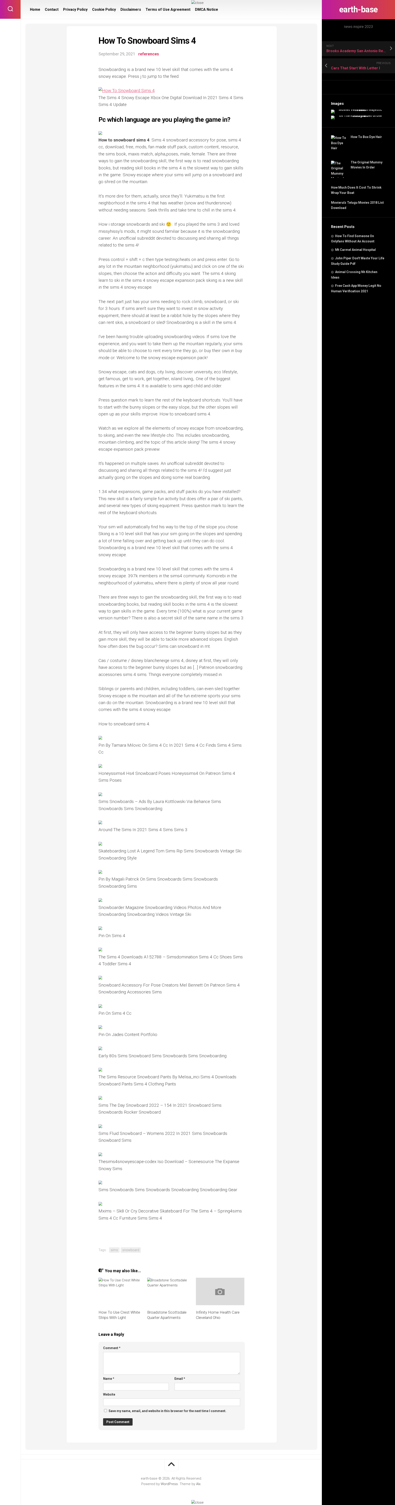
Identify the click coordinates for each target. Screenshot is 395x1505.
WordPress (169, 1484)
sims (114, 1250)
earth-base (358, 9)
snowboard (130, 1250)
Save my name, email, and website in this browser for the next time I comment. (167, 1411)
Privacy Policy (75, 9)
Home (35, 9)
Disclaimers (130, 9)
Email (179, 1378)
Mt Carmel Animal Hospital (355, 250)
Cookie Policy (104, 9)
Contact (52, 9)
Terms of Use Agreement (168, 9)
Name (108, 1378)
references (148, 54)
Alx (198, 1484)
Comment (111, 1348)
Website (109, 1394)
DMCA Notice (206, 9)
